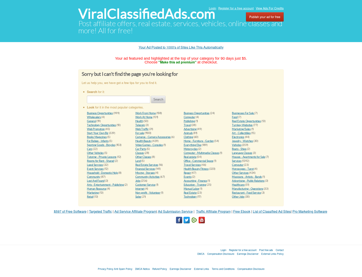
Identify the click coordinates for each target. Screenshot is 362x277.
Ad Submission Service (175, 211)
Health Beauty (143, 141)
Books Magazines (97, 137)
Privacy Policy (105, 269)
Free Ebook (241, 211)
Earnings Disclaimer (248, 253)
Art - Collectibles (241, 133)
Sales (138, 196)
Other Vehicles (95, 153)
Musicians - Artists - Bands (247, 176)
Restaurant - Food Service (246, 192)
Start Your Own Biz (97, 133)
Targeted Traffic (100, 211)
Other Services (240, 172)
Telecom (140, 125)
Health (139, 121)
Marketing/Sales (241, 129)
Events (188, 176)
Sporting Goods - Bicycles (101, 145)
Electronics (238, 137)
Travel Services (192, 164)
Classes (139, 153)
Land (138, 160)
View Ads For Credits (270, 8)
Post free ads (266, 250)
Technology (190, 196)
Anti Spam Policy (123, 269)
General (91, 121)
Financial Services (145, 168)
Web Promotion (96, 129)
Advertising (190, 129)
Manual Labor (191, 188)
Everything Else (192, 145)
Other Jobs (238, 196)
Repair (187, 172)
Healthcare (238, 184)
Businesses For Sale (243, 113)
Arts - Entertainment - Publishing (105, 184)
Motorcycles (191, 149)
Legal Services (95, 164)
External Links (201, 269)
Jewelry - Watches (242, 141)
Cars (89, 149)
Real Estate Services (146, 164)
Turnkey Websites (242, 125)
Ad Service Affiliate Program (135, 211)
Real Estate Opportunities (246, 121)
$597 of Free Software (70, 211)
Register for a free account (236, 8)
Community (93, 176)
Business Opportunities (100, 113)
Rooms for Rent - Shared (100, 160)
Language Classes (242, 153)
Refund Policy (159, 269)
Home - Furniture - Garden (199, 141)
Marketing (93, 192)
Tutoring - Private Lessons (101, 156)
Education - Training (195, 184)
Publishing (189, 121)
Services (236, 160)
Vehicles (236, 145)
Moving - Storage (145, 172)
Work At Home (144, 117)
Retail (90, 196)
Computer (189, 117)
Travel (187, 125)
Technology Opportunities (101, 125)
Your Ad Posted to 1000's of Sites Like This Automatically (181, 47)
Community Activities (147, 176)
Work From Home (145, 113)
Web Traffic (142, 129)
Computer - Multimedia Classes (201, 153)
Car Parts (140, 149)
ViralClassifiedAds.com (146, 13)
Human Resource (96, 188)
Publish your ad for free (264, 17)
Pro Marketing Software (309, 211)
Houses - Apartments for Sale (248, 156)
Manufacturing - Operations (247, 188)
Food (234, 117)
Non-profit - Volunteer (147, 192)
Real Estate (190, 192)
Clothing (188, 137)
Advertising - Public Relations (248, 180)
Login (212, 8)
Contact (280, 250)
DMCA (200, 253)
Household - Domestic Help (102, 172)
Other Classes (143, 156)
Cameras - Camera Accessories (153, 137)
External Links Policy (272, 253)
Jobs (137, 180)
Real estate (190, 156)
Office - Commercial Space (198, 160)
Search (158, 99)
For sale (139, 133)
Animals (188, 133)
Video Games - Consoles (149, 145)
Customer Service (145, 184)
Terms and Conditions (223, 269)
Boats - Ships (239, 149)
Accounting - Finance (195, 180)
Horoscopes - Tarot (243, 168)
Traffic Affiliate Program (213, 211)
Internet (140, 188)
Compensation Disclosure (220, 253)
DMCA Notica (142, 269)
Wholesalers (94, 117)
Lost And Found (96, 180)
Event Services (95, 168)
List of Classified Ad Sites (272, 211)
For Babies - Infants (98, 141)
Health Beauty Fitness (196, 168)
